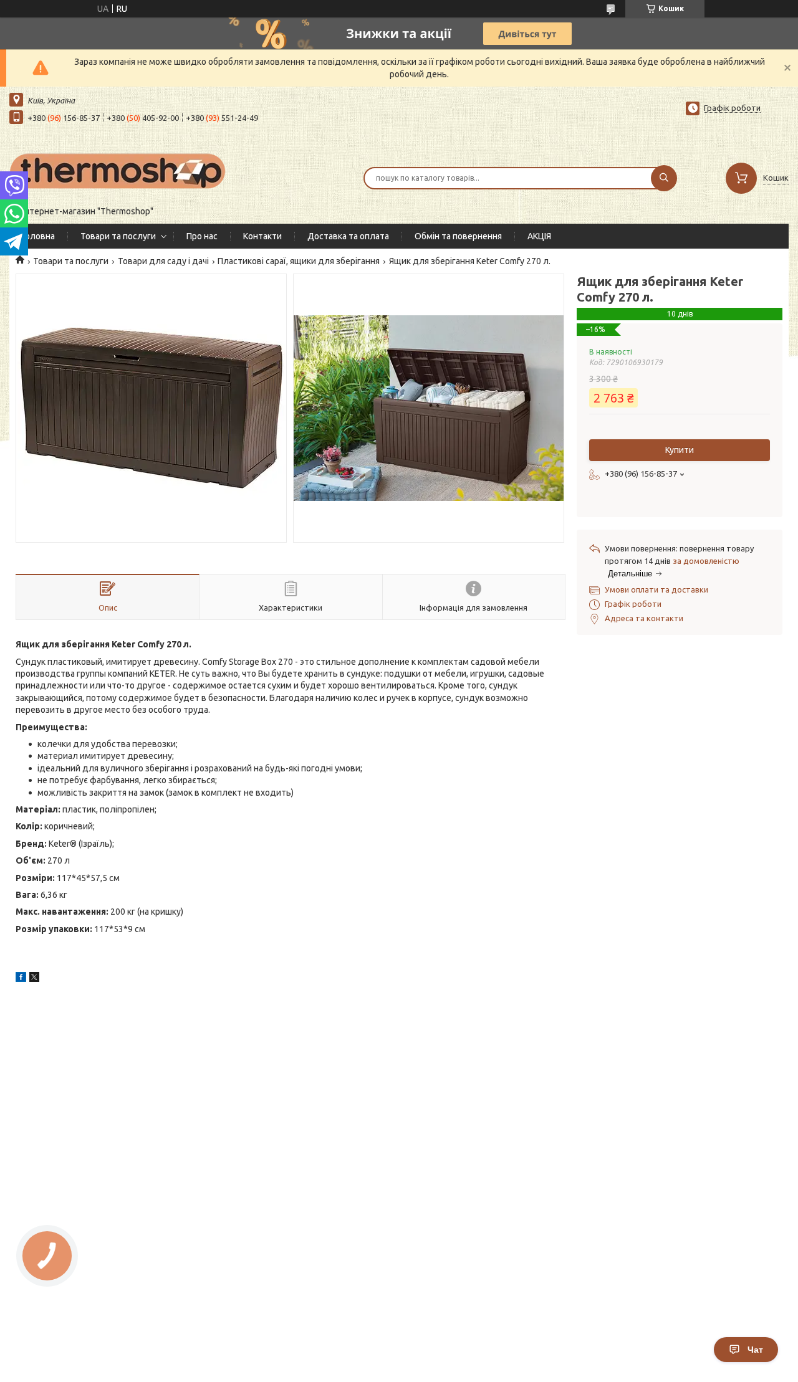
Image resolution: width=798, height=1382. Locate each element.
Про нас (202, 236)
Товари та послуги (118, 236)
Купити (679, 450)
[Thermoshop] (118, 170)
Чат (755, 1350)
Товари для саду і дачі (163, 261)
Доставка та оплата (348, 236)
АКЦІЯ (539, 236)
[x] (34, 979)
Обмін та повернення (458, 236)
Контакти (262, 236)
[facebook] (21, 979)
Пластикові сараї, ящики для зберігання (299, 261)
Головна (38, 236)
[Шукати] (664, 178)
